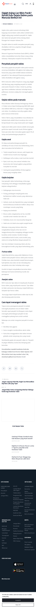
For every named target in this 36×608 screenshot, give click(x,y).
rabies (7, 30)
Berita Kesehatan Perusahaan (29, 525)
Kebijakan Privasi (29, 547)
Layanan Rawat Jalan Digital (17, 489)
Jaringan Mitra (4, 495)
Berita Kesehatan (29, 514)
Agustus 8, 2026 (15, 452)
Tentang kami (5, 535)
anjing (22, 78)
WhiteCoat (4, 548)
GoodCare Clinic (17, 513)
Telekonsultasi (17, 493)
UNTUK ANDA (28, 482)
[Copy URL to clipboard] (22, 368)
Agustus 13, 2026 (16, 441)
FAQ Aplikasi (28, 544)
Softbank (4, 543)
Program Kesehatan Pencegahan (18, 503)
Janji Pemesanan (29, 498)
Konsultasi (27, 489)
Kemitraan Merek (17, 515)
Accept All (18, 600)
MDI (3, 545)
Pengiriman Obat (17, 495)
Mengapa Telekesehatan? (6, 529)
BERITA (26, 520)
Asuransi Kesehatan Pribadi (30, 510)
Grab (3, 540)
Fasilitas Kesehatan (18, 531)
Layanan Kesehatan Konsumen (18, 507)
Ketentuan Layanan (30, 549)
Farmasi (15, 536)
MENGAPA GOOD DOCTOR (6, 520)
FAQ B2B (15, 510)
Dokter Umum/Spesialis (29, 492)
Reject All (18, 604)
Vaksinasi (27, 500)
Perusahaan (4, 490)
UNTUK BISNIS (5, 482)
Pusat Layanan (28, 542)
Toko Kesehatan (29, 495)
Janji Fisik (27, 507)
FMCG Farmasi (16, 541)
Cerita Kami (5, 533)
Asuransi (3, 493)
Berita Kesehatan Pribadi (29, 529)
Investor (4, 538)
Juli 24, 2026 (14, 461)
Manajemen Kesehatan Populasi (18, 498)
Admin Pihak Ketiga (18, 538)
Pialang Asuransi (17, 533)
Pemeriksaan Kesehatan (28, 504)
